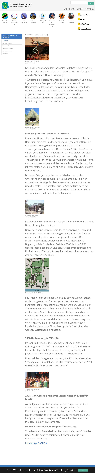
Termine (82, 19)
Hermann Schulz (85, 29)
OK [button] (83, 470)
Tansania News (84, 15)
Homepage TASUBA (36, 443)
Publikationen (84, 24)
